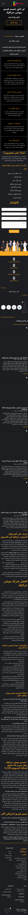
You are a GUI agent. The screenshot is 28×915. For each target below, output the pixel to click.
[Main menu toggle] (3, 4)
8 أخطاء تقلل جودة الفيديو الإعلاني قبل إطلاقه (14, 358)
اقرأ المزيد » (25, 373)
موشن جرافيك (18, 562)
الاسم (25, 206)
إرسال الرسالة (14, 231)
